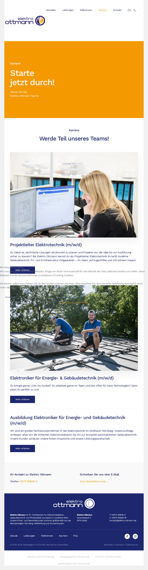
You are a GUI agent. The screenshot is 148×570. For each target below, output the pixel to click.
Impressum (82, 302)
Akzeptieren (11, 297)
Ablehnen (32, 297)
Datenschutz (67, 302)
